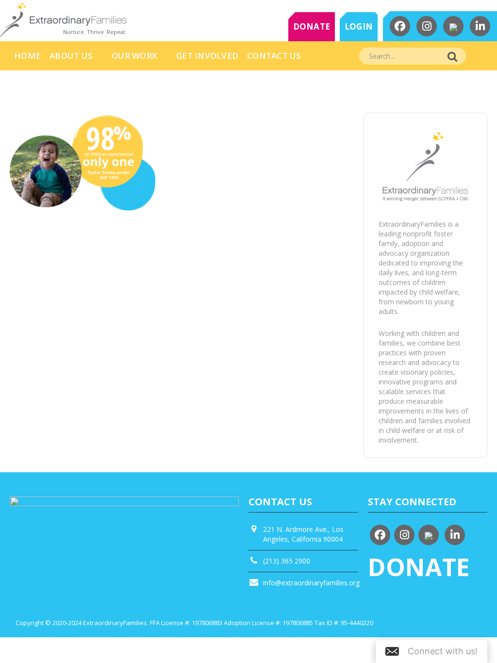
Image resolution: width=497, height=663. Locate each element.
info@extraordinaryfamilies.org (311, 582)
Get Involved (207, 55)
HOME (27, 55)
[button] (431, 651)
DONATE (312, 26)
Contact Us (274, 55)
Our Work (134, 55)
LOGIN (359, 26)
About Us (71, 55)
